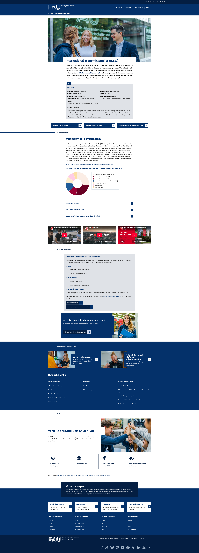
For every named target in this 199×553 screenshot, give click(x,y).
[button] (66, 125)
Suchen (157, 2)
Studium (118, 8)
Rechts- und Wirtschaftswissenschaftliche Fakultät (130, 400)
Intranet (104, 523)
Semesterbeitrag (52, 394)
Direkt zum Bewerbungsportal (75, 332)
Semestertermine (52, 390)
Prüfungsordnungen (88, 390)
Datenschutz (124, 538)
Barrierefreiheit (133, 538)
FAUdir (103, 520)
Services (143, 2)
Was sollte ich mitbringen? (75, 210)
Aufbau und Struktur (72, 203)
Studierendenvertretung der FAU (126, 404)
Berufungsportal (79, 523)
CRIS (76, 520)
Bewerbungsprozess (72, 303)
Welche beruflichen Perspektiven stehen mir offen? (83, 216)
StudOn (51, 523)
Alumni (130, 520)
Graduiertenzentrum (80, 529)
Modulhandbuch (87, 386)
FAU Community (132, 529)
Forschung (128, 8)
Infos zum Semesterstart (54, 386)
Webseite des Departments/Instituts (127, 396)
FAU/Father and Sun (61, 475)
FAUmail (51, 520)
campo (51, 526)
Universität (138, 8)
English (164, 2)
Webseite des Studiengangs (125, 386)
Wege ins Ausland (52, 402)
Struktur (150, 2)
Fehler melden (147, 538)
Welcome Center (79, 526)
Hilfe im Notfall (109, 538)
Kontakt (102, 538)
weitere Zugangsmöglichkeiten (112, 296)
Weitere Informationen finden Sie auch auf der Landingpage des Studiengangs (89, 164)
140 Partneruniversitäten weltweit (88, 73)
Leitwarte (104, 526)
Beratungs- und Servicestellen (55, 398)
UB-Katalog (52, 529)
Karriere (130, 526)
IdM (103, 529)
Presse (129, 523)
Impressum (117, 538)
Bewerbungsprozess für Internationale (77, 307)
